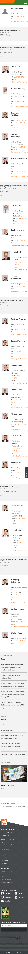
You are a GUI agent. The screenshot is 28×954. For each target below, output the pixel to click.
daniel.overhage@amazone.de (19, 245)
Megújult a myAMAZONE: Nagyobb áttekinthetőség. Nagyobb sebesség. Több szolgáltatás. (12, 704)
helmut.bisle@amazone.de (19, 456)
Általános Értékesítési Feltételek (5, 860)
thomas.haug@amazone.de (19, 429)
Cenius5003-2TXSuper (7, 730)
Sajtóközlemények (6, 655)
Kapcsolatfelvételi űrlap (7, 872)
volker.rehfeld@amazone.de (19, 523)
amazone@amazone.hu (12, 844)
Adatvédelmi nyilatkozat (5, 853)
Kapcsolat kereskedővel (8, 806)
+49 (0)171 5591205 (20, 171)
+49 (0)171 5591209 (20, 621)
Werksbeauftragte (20, 806)
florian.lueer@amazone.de (19, 82)
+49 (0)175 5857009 (20, 518)
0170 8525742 (20, 77)
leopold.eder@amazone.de (19, 383)
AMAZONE (3, 716)
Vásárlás (23, 803)
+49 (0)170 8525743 (20, 240)
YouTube (3, 724)
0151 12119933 (19, 16)
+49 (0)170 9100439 (20, 123)
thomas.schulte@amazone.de (19, 407)
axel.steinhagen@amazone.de (19, 626)
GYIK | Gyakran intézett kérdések (7, 878)
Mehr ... (2, 195)
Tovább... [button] (3, 788)
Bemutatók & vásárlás (14, 803)
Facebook (7, 893)
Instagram (8, 897)
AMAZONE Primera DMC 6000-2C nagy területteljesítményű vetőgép (12, 736)
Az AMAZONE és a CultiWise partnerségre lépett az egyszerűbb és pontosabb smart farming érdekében (12, 694)
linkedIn (20, 897)
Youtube (7, 901)
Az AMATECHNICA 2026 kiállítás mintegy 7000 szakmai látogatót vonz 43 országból (12, 684)
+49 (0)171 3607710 (20, 472)
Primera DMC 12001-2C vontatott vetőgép (13, 754)
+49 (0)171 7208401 (20, 286)
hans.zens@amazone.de (20, 223)
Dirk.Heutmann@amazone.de (19, 21)
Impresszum (5, 849)
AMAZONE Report (6, 762)
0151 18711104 (19, 101)
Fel (24, 820)
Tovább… (2, 569)
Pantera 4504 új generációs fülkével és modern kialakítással (11, 676)
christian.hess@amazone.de (19, 477)
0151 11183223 (21, 218)
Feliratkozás (14, 929)
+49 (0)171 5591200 (20, 147)
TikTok (20, 893)
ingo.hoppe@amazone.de (20, 550)
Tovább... (2, 56)
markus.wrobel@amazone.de (19, 645)
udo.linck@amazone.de (20, 269)
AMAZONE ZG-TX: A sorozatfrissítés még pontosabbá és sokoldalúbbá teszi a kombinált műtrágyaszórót (12, 667)
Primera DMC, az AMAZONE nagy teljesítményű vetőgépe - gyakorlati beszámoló (11, 746)
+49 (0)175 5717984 (20, 329)
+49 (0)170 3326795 (20, 640)
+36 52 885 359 (10, 839)
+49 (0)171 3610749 (20, 424)
